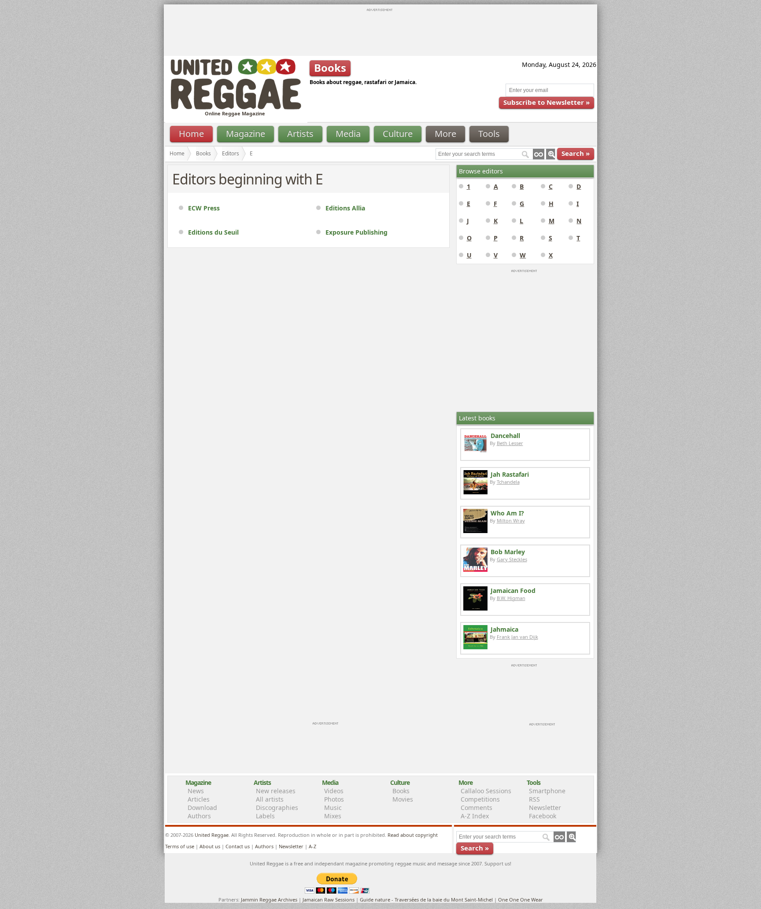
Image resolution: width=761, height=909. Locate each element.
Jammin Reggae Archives (269, 899)
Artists (300, 134)
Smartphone (547, 791)
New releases (276, 791)
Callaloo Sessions (486, 791)
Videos (334, 791)
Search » (576, 153)
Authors (199, 816)
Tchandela (508, 481)
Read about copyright (413, 835)
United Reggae (212, 835)
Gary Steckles (512, 559)
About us (209, 846)
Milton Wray (511, 520)
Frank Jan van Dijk (517, 636)
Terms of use (179, 846)
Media (348, 134)
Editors (230, 153)
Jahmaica (504, 629)
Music (333, 807)
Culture (398, 134)
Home (191, 134)
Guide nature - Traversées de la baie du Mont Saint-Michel (426, 899)
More (445, 134)
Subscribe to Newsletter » (546, 102)
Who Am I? (507, 513)
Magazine (245, 134)
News (196, 791)
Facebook (542, 816)
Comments (476, 807)
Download (202, 807)
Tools (489, 134)
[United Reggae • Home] (236, 107)
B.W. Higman (511, 598)
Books (203, 153)
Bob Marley (508, 552)
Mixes (332, 816)
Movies (402, 799)
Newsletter (545, 807)
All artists (270, 799)
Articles (199, 799)
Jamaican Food (513, 590)
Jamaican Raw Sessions (329, 899)
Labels (265, 816)
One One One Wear (520, 899)
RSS (534, 799)
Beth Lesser (510, 443)
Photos (334, 799)
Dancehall (505, 435)
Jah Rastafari (510, 474)
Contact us (237, 846)
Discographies (277, 807)
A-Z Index (475, 816)
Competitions (480, 799)
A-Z (312, 846)
